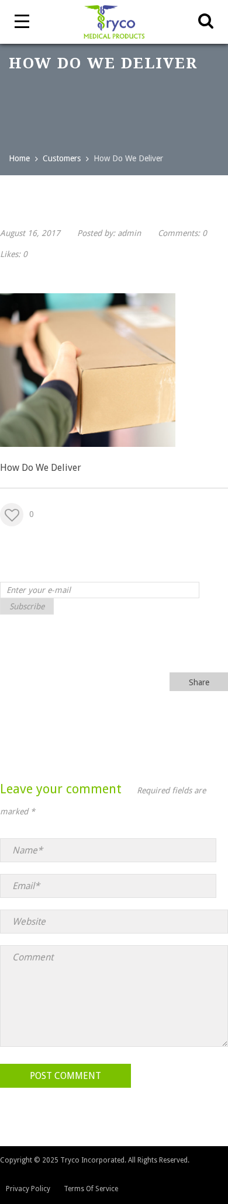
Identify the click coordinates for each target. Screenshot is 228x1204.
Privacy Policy (28, 1189)
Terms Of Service (91, 1189)
